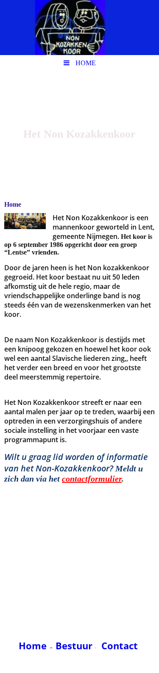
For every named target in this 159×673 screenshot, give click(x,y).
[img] (79, 27)
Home (33, 645)
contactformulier (92, 478)
